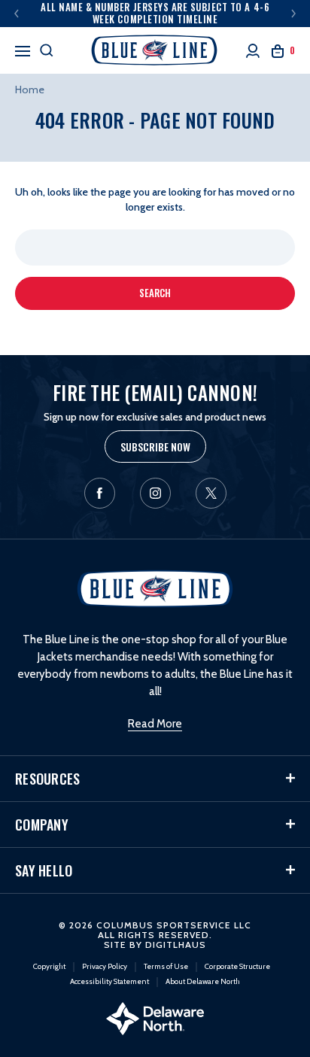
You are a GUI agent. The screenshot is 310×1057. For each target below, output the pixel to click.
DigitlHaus (175, 944)
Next (293, 13)
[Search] (46, 50)
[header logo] (155, 50)
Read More (155, 723)
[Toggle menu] (22, 48)
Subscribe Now (155, 446)
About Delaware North (203, 981)
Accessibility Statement (109, 981)
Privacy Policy (104, 966)
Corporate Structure (237, 966)
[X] (211, 493)
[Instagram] (155, 493)
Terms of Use (166, 966)
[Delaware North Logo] (154, 1017)
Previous (16, 13)
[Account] (253, 51)
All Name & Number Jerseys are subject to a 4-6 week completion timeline (155, 13)
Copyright (49, 966)
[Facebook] (99, 493)
